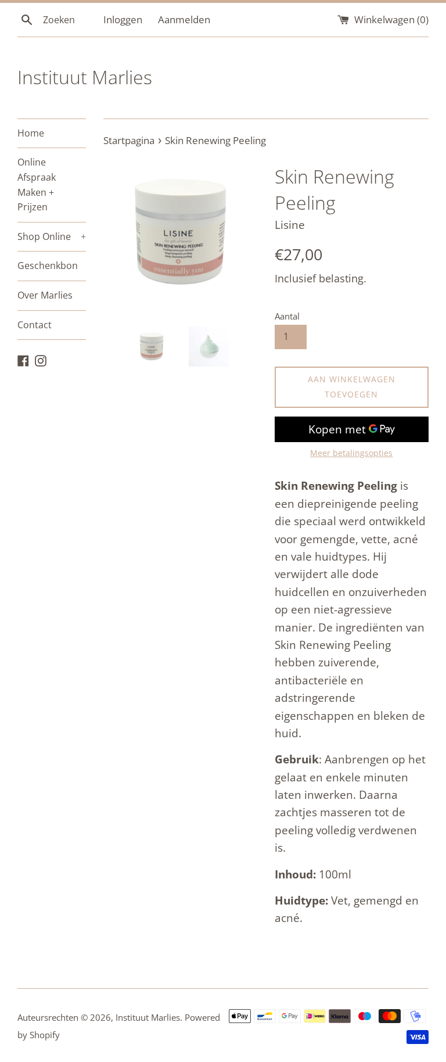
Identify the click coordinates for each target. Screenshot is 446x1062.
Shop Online (51, 236)
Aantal (287, 316)
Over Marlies (45, 295)
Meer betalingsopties (351, 452)
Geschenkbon (47, 265)
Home (30, 133)
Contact (34, 324)
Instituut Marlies (84, 76)
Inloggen (122, 19)
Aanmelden (184, 19)
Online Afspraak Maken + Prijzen (36, 184)
